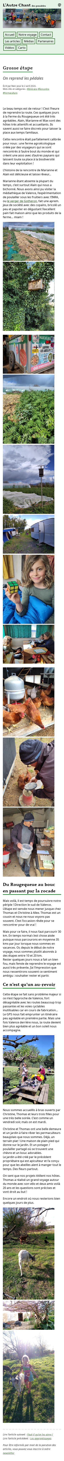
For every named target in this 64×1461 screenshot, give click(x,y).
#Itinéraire (32, 89)
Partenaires (46, 41)
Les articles (12, 41)
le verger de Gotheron (22, 201)
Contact (46, 35)
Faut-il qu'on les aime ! (40, 1434)
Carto (22, 48)
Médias (29, 41)
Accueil (9, 35)
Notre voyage (27, 35)
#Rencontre (43, 89)
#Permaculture (10, 93)
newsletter (8, 1453)
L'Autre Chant (24, 5)
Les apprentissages (40, 1438)
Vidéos (9, 48)
